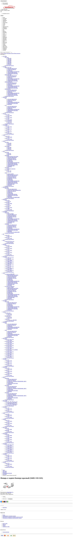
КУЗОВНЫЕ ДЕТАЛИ (11, 159)
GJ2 (6, 105)
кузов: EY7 (7, 370)
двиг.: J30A (9, 130)
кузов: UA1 (7, 249)
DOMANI (5, 199)
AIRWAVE (5, 97)
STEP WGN (5, 433)
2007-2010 (7, 301)
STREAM (5, 443)
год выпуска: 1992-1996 (12, 402)
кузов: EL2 (7, 361)
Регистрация (5, 3)
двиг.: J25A (9, 254)
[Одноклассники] (2, 501)
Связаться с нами (6, 526)
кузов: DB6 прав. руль (9, 257)
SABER (4, 419)
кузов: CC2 (7, 245)
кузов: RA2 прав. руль (9, 341)
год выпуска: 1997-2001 (12, 404)
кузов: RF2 (7, 436)
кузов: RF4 (7, 440)
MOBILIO (5, 322)
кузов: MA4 (7, 200)
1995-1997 (7, 428)
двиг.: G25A (9, 119)
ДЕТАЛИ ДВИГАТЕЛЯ (12, 68)
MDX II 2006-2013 (8, 81)
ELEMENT (5, 211)
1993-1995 (9, 59)
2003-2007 (7, 212)
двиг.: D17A (9, 445)
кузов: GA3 (9, 313)
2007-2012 (7, 167)
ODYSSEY (5, 338)
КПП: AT (9, 153)
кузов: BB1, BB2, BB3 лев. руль (11, 401)
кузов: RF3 (7, 438)
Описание (5, 507)
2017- (6, 172)
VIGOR (4, 462)
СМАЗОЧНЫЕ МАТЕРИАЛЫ (13, 71)
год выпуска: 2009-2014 (9, 286)
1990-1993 (9, 58)
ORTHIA (4, 358)
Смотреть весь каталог (9, 65)
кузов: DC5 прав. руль (9, 269)
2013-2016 (7, 169)
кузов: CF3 (7, 454)
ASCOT (4, 113)
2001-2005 (9, 143)
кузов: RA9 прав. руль (9, 355)
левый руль (7, 319)
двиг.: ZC (9, 201)
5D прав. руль (7, 315)
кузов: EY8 (7, 372)
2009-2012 (9, 63)
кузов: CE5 (7, 118)
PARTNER (5, 367)
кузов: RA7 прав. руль (9, 351)
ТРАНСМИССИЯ (10, 165)
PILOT (4, 377)
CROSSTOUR (5, 187)
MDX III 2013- (8, 89)
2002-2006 (7, 155)
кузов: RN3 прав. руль (9, 448)
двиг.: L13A (9, 236)
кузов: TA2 (7, 127)
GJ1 (6, 98)
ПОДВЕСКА (9, 70)
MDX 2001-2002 (8, 67)
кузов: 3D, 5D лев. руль (9, 241)
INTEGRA (5, 256)
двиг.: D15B (9, 137)
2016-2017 (7, 392)
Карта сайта (5, 523)
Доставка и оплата (10, 53)
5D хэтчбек (7, 146)
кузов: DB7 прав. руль (9, 259)
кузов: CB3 (7, 114)
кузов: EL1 (7, 359)
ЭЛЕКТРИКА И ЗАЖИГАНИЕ (13, 197)
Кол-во (4, 498)
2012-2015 (9, 145)
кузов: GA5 (9, 314)
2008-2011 (7, 223)
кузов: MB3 (7, 208)
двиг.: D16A (9, 373)
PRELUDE (5, 400)
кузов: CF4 (7, 457)
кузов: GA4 (7, 136)
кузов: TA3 (7, 129)
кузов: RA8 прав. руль (9, 353)
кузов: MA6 (7, 204)
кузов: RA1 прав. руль (9, 339)
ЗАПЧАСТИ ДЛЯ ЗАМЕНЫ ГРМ (14, 190)
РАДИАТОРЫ (10, 161)
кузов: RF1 (7, 434)
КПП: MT (9, 154)
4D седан (7, 57)
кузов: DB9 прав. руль (9, 263)
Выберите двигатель (11, 168)
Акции (5, 53)
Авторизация (5, 4)
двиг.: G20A (9, 117)
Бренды (4, 524)
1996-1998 (9, 60)
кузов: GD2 (7, 237)
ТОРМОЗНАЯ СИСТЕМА (12, 73)
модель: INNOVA (8, 120)
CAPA (4, 135)
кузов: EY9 (7, 374)
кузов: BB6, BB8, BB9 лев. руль (11, 403)
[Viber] (6, 501)
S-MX (4, 413)
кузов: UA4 (7, 253)
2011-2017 (7, 188)
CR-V (4, 151)
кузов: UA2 (7, 251)
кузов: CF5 (7, 459)
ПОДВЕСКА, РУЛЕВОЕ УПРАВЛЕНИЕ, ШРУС (16, 381)
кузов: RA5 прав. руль (9, 347)
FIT (3, 234)
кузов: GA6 (7, 138)
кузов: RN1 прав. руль (9, 444)
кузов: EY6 (7, 368)
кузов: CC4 (9, 121)
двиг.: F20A (9, 115)
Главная (2, 53)
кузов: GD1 (7, 235)
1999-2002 (9, 61)
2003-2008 (9, 62)
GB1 (6, 323)
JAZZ (4, 273)
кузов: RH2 (7, 416)
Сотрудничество (6, 532)
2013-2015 (9, 64)
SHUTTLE (5, 427)
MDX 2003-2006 (8, 74)
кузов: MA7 (7, 206)
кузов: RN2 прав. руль (9, 446)
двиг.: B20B (9, 365)
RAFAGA (5, 406)
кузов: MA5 (7, 202)
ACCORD (5, 56)
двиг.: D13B (9, 369)
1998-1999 (7, 430)
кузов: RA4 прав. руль (9, 345)
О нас (4, 514)
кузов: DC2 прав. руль (9, 267)
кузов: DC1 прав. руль (9, 265)
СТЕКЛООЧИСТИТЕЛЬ (12, 72)
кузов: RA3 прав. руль (9, 343)
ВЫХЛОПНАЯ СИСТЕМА (12, 156)
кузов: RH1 (7, 414)
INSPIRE (4, 244)
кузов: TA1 (7, 125)
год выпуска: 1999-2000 (12, 320)
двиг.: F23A (9, 126)
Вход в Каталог (10, 242)
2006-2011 (9, 144)
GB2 (6, 330)
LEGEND (5, 300)
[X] (4, 501)
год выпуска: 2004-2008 (9, 274)
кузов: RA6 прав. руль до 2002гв (11, 349)
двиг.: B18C (9, 262)
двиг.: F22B (9, 340)
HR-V (4, 240)
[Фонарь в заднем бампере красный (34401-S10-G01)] (8, 490)
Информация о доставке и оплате (9, 515)
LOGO (4, 311)
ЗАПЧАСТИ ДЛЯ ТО (11, 69)
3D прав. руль (7, 312)
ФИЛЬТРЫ (9, 104)
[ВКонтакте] (1, 501)
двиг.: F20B (9, 458)
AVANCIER (5, 124)
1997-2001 (7, 152)
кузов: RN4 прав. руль (9, 450)
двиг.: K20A (9, 439)
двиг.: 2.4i (9, 171)
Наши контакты (17, 53)
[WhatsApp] (7, 501)
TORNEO (5, 453)
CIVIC (4, 141)
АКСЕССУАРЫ (10, 173)
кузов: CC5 (9, 122)
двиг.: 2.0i (9, 170)
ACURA (4, 66)
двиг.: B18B (9, 203)
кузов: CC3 (7, 247)
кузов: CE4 (7, 116)
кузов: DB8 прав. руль (9, 261)
